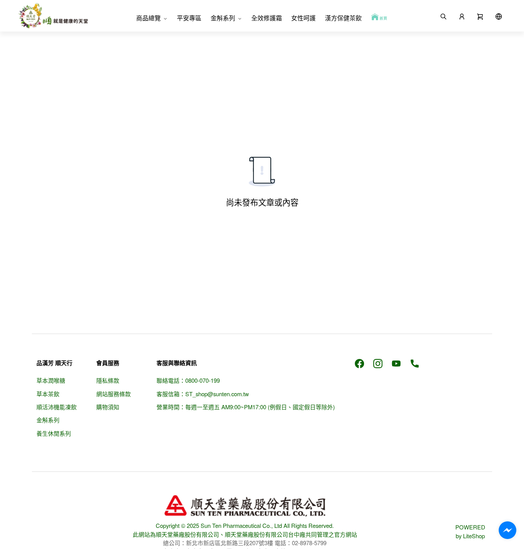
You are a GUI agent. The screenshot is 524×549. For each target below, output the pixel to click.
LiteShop (474, 536)
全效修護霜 (266, 17)
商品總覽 (148, 17)
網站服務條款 (113, 394)
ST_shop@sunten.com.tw (217, 394)
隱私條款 (107, 380)
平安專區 (189, 17)
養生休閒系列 (53, 433)
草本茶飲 (47, 394)
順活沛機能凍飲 (56, 407)
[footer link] (359, 363)
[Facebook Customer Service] (507, 530)
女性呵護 (303, 17)
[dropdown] (498, 16)
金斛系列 (223, 17)
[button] (480, 16)
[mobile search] (443, 16)
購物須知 (107, 407)
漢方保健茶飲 (343, 17)
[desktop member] (462, 16)
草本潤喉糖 (50, 380)
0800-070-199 (202, 380)
